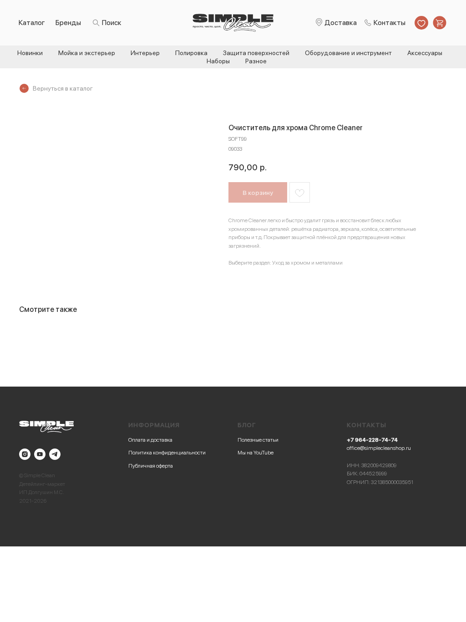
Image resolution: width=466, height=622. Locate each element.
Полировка (191, 52)
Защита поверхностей (256, 52)
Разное (256, 61)
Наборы (218, 61)
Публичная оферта (150, 466)
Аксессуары (424, 52)
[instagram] (24, 454)
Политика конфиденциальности (167, 452)
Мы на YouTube (256, 452)
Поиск (112, 22)
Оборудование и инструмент (348, 52)
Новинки (30, 52)
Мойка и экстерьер (86, 52)
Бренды (68, 22)
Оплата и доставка (150, 440)
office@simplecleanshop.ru (379, 448)
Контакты (389, 22)
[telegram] (55, 454)
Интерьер (145, 52)
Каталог (32, 22)
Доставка (340, 22)
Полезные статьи (258, 440)
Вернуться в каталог (63, 88)
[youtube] (40, 454)
